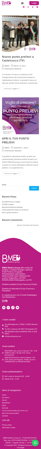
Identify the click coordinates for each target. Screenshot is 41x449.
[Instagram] (28, 7)
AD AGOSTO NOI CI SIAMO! (11, 202)
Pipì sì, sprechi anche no (10, 212)
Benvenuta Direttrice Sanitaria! (12, 207)
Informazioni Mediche (13, 69)
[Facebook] (23, 7)
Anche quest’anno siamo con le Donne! (15, 210)
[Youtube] (37, 7)
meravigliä (20, 447)
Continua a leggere (12, 88)
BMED (7, 66)
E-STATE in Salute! (8, 204)
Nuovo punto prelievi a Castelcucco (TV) (18, 58)
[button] (22, 3)
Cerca (4, 185)
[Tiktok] (32, 7)
